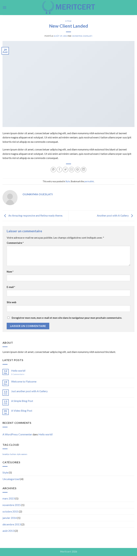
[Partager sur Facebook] (59, 169)
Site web (11, 302)
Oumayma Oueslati (82, 36)
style (19, 454)
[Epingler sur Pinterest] (77, 169)
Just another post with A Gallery (29, 391)
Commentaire (15, 242)
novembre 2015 (12, 504)
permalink (89, 181)
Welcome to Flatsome (23, 381)
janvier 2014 (10, 517)
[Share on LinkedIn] (83, 169)
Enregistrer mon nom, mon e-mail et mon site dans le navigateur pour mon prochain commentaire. (67, 317)
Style (68, 21)
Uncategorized (11, 479)
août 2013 (8, 530)
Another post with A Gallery (113, 215)
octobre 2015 (10, 511)
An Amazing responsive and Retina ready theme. (35, 215)
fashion (13, 454)
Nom (10, 271)
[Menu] (5, 7)
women (24, 454)
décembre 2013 (12, 524)
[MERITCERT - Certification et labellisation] (68, 7)
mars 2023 (9, 498)
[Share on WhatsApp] (53, 169)
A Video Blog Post (21, 410)
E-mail (11, 287)
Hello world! (18, 370)
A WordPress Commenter (17, 434)
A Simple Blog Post (22, 400)
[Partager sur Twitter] (65, 169)
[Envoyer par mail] (71, 169)
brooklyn (6, 454)
